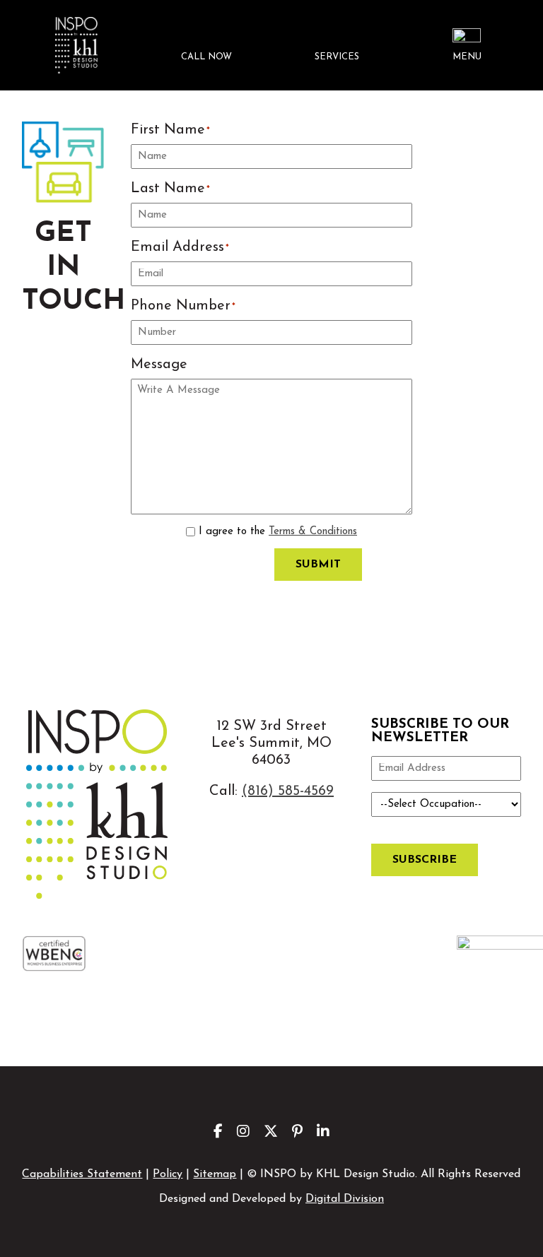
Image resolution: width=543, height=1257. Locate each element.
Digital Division (344, 1199)
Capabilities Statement (82, 1174)
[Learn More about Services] (337, 45)
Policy (167, 1174)
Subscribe (424, 860)
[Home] (75, 45)
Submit (318, 564)
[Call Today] (206, 45)
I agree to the (278, 531)
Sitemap (214, 1174)
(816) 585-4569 (288, 791)
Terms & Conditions (313, 531)
